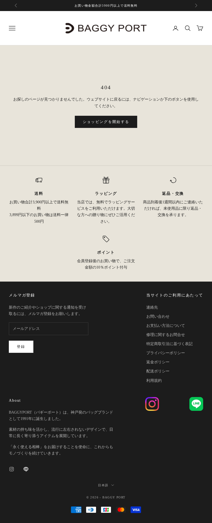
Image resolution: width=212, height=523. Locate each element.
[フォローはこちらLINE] (26, 469)
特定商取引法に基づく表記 (169, 344)
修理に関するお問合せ (165, 335)
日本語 (103, 485)
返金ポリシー (157, 362)
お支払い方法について (165, 326)
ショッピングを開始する (106, 122)
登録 (21, 347)
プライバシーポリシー (165, 353)
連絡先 (152, 307)
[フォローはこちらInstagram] (11, 469)
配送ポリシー (157, 371)
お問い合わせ (157, 316)
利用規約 (154, 381)
